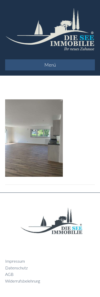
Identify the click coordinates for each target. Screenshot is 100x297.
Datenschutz (16, 267)
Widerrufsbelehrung (22, 280)
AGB (9, 274)
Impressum (15, 261)
